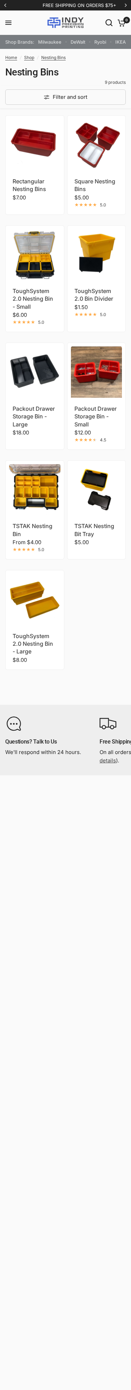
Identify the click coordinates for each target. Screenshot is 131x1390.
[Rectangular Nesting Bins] (34, 144)
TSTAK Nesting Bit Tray (94, 529)
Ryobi (100, 42)
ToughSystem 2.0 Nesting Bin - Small (33, 298)
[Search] (109, 22)
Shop (29, 57)
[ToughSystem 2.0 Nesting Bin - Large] (34, 599)
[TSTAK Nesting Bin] (34, 489)
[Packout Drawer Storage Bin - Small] (96, 372)
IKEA (120, 42)
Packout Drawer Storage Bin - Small (95, 416)
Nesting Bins (53, 57)
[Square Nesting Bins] (96, 144)
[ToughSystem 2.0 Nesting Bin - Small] (34, 254)
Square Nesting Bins (94, 185)
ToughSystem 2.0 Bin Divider (93, 294)
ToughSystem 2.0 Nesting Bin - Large (33, 643)
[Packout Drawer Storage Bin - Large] (34, 372)
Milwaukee (49, 42)
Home (11, 57)
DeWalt (78, 42)
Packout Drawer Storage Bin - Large (34, 416)
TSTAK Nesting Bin (32, 529)
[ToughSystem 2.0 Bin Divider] (96, 254)
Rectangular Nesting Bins (29, 185)
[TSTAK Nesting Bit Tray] (96, 489)
